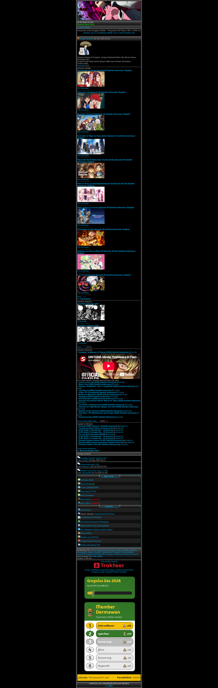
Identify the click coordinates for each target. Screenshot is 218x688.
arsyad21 (97, 552)
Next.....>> (81, 297)
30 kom (115, 384)
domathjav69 (99, 554)
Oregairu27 (109, 554)
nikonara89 (86, 473)
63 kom (120, 392)
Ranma (106, 550)
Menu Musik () (90, 499)
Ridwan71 (86, 466)
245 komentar (83, 179)
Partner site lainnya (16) (90, 545)
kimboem (133, 550)
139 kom (127, 411)
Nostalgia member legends (91, 458)
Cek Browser (85, 510)
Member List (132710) (89, 537)
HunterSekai (100, 514)
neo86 (118, 550)
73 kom (114, 396)
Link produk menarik (109, 561)
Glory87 (85, 460)
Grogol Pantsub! (86, 39)
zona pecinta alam (87, 464)
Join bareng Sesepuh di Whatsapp (94, 522)
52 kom (81, 409)
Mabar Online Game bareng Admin (94, 526)
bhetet (131, 552)
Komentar (81, 65)
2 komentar (82, 343)
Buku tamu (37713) (88, 491)
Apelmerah (119, 554)
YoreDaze (110, 514)
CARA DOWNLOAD (127, 33)
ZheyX (112, 550)
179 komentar (83, 225)
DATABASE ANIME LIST (107, 33)
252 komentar (83, 88)
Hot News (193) (86, 480)
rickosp (94, 550)
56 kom (133, 352)
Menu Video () (90, 503)
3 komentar (82, 321)
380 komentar (83, 132)
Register (86, 27)
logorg (100, 550)
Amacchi (123, 426)
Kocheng (112, 434)
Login (79, 27)
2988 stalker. (97, 556)
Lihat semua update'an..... (87, 448)
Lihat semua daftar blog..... (88, 421)
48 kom (119, 399)
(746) (106, 471)
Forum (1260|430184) (89, 488)
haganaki (90, 554)
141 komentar (83, 156)
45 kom (129, 405)
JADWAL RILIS (89, 33)
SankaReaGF (107, 552)
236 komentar (83, 247)
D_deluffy (125, 550)
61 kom (119, 417)
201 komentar (83, 203)
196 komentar (83, 293)
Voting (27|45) (86, 533)
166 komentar (83, 110)
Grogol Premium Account (90, 541)
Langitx (90, 552)
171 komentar (83, 271)
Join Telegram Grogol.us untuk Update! (96, 530)
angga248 (81, 554)
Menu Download (87, 495)
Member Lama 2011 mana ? (91, 471)
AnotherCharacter (131, 554)
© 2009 (109, 686)
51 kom (116, 390)
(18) (97, 464)
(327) (105, 458)
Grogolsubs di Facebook (91, 517)
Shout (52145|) (87, 484)
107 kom (81, 403)
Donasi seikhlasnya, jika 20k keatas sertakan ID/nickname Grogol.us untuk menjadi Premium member (109, 571)
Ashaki (125, 552)
